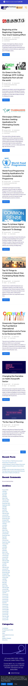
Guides (3, 631)
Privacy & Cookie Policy (11, 660)
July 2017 (4, 592)
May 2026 (4, 494)
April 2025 (4, 510)
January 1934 (5, 619)
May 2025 (4, 508)
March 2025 (5, 511)
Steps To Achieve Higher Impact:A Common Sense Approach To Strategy (13, 226)
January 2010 (5, 607)
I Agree (3, 684)
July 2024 (4, 523)
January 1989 (5, 618)
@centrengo (15, 673)
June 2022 (4, 547)
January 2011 (5, 606)
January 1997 (5, 614)
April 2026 (4, 496)
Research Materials (6, 638)
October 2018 (5, 574)
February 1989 (5, 616)
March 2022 (5, 552)
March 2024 (5, 530)
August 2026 (5, 489)
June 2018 (4, 580)
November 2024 (6, 518)
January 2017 (5, 594)
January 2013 (5, 601)
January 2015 (5, 597)
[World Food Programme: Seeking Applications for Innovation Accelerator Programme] (14, 162)
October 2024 (5, 520)
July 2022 (4, 545)
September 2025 (6, 505)
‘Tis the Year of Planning (13, 422)
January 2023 (5, 540)
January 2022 (5, 555)
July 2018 (4, 579)
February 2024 (5, 532)
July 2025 (4, 506)
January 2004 (5, 611)
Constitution (5, 628)
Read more (6, 54)
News (15, 39)
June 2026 (4, 493)
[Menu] (26, 7)
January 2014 (5, 599)
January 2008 (5, 609)
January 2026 (5, 501)
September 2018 (6, 575)
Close (15, 684)
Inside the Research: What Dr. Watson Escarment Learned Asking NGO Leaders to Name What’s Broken (13, 466)
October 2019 (5, 562)
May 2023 (4, 537)
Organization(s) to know (8, 635)
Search (23, 451)
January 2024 (5, 533)
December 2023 (6, 535)
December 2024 (6, 516)
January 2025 (5, 515)
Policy (3, 636)
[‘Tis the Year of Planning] (14, 413)
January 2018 (5, 589)
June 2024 (4, 525)
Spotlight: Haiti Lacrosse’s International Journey (13, 469)
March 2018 (5, 586)
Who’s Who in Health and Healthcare (10, 472)
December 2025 (6, 503)
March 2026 (5, 498)
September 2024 (6, 521)
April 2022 (4, 550)
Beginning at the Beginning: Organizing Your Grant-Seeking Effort (14, 32)
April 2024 (4, 528)
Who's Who (5, 640)
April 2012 (4, 602)
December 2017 (5, 591)
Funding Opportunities (9, 39)
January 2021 (5, 557)
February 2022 (5, 553)
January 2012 (5, 604)
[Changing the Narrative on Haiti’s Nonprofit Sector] (14, 367)
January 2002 (5, 613)
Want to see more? (14, 1)
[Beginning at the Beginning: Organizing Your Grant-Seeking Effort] (13, 20)
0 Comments (7, 40)
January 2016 (5, 596)
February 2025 (5, 513)
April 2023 (4, 538)
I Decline (10, 684)
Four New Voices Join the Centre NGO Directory (13, 471)
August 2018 (5, 577)
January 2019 (5, 569)
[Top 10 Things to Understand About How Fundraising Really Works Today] (14, 262)
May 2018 (4, 582)
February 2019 (5, 567)
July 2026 (4, 491)
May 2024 (4, 526)
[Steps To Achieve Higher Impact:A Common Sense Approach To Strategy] (14, 215)
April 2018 (4, 584)
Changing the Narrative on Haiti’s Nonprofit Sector (12, 378)
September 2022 (6, 542)
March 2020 (5, 559)
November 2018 (6, 572)
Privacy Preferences (5, 680)
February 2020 (5, 560)
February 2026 (5, 499)
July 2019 (4, 564)
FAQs (22, 660)
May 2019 (4, 565)
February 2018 (5, 587)
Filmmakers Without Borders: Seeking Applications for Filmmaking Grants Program (11, 122)
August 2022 (5, 543)
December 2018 (6, 570)
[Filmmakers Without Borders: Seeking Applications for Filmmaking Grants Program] (14, 110)
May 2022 (4, 548)
